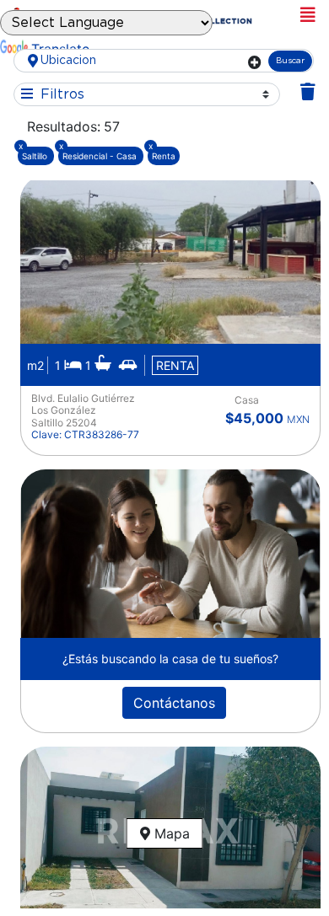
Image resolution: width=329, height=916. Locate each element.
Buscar (290, 60)
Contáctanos (174, 702)
